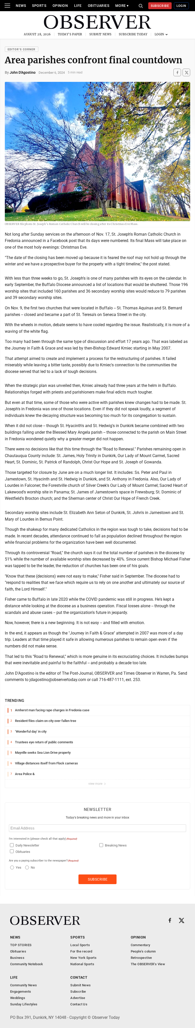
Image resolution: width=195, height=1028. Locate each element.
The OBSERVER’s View (148, 964)
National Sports (82, 964)
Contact (78, 977)
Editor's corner (22, 49)
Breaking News (116, 845)
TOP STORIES (20, 945)
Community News (23, 985)
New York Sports (83, 958)
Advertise (77, 998)
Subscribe (160, 6)
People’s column (143, 951)
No (33, 867)
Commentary (140, 945)
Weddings (17, 998)
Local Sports (80, 945)
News (21, 6)
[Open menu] (7, 5)
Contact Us (78, 1004)
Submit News (100, 34)
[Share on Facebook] (177, 72)
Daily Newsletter (27, 845)
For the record (81, 951)
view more (95, 783)
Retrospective (141, 958)
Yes (18, 867)
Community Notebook (26, 964)
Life (78, 6)
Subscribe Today (133, 34)
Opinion (60, 6)
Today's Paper (70, 34)
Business (17, 958)
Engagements (20, 991)
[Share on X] (186, 72)
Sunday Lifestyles (24, 1004)
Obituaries (98, 6)
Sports (39, 6)
